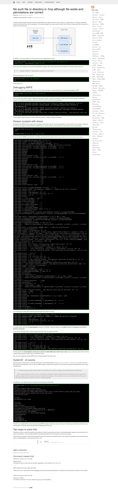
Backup (94, 22)
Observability (97, 95)
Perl (98, 102)
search (58, 2)
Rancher (102, 113)
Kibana (99, 65)
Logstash (100, 72)
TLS (101, 131)
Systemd (42, 17)
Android (95, 15)
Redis (99, 115)
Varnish (95, 138)
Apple (101, 17)
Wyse (94, 150)
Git (100, 47)
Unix (93, 136)
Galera (94, 47)
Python (94, 113)
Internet (95, 63)
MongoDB (101, 79)
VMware (100, 136)
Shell (102, 122)
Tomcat (94, 134)
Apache (94, 17)
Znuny (94, 152)
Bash (100, 22)
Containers (96, 31)
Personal (95, 104)
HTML (102, 56)
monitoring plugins (49, 2)
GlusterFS (96, 49)
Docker (95, 38)
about (23, 2)
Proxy (102, 111)
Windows (95, 143)
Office (94, 97)
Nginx (94, 90)
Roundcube (96, 118)
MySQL (95, 86)
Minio (94, 79)
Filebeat (95, 42)
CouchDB (95, 33)
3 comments (30, 15)
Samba (94, 120)
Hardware (101, 58)
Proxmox (95, 111)
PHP (94, 102)
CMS (102, 24)
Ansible (101, 15)
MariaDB (100, 77)
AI (93, 13)
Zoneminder (96, 154)
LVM (94, 70)
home (18, 2)
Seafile (100, 120)
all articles (30, 2)
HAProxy (95, 56)
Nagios (94, 88)
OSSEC (100, 90)
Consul (101, 29)
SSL (102, 118)
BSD (102, 19)
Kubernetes (101, 67)
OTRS (94, 93)
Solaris (95, 127)
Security (95, 122)
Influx (100, 61)
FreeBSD (95, 45)
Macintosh (100, 74)
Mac (93, 74)
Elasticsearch (97, 40)
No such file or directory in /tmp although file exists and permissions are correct (48, 10)
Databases (100, 35)
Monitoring (37, 17)
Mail (94, 77)
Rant (94, 115)
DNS (94, 35)
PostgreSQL (96, 106)
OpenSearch (96, 99)
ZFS (99, 150)
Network (102, 88)
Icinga (94, 61)
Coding (94, 29)
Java (101, 63)
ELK (100, 38)
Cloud (99, 26)
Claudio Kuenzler (22, 15)
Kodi (94, 67)
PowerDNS (96, 109)
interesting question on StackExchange (68, 363)
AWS (97, 13)
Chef (94, 26)
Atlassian (95, 19)
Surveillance (96, 129)
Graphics (95, 54)
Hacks (94, 58)
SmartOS (95, 125)
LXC (98, 70)
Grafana (95, 51)
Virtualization (97, 141)
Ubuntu (101, 134)
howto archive (38, 2)
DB (102, 33)
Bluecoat (95, 24)
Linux (33, 17)
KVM (94, 65)
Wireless (95, 145)
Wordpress (96, 147)
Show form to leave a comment (21, 452)
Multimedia (96, 83)
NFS (100, 86)
